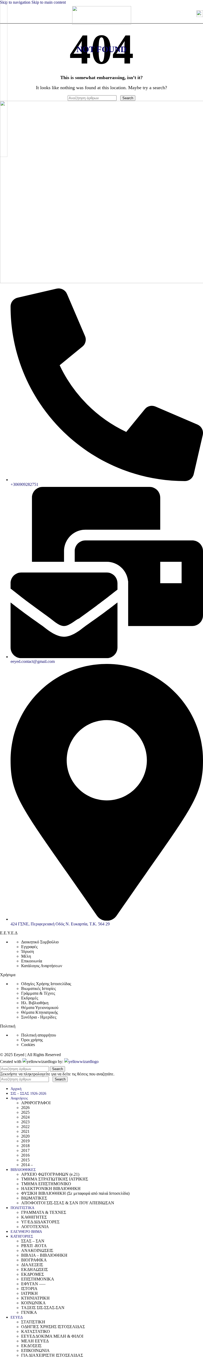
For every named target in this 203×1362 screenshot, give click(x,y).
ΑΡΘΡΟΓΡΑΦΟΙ (35, 1103)
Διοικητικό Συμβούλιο (40, 942)
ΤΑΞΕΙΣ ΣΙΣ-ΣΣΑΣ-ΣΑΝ (42, 1307)
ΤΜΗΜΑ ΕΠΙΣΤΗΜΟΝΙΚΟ (46, 1184)
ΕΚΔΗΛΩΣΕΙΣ (34, 1269)
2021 (25, 1131)
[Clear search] (119, 98)
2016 (25, 1155)
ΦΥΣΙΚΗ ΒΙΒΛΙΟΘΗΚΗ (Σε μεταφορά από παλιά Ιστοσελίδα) (75, 1193)
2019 (25, 1141)
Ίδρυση (27, 951)
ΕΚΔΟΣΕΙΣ (31, 1345)
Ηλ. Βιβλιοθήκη (34, 1003)
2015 (25, 1160)
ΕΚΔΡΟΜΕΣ (32, 1274)
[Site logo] (101, 23)
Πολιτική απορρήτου (38, 1035)
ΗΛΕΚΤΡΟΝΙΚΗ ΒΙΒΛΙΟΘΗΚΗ (51, 1188)
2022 (25, 1126)
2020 (25, 1136)
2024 (25, 1117)
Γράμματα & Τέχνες (38, 993)
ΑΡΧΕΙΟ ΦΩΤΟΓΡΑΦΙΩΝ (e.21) (50, 1174)
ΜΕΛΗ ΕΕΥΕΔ (35, 1341)
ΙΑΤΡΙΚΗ (29, 1293)
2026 (25, 1107)
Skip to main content (48, 2)
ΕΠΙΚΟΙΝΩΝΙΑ (35, 1350)
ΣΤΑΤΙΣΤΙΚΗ (33, 1322)
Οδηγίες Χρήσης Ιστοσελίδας (46, 983)
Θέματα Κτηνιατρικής (39, 1012)
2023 (25, 1122)
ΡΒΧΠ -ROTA (34, 1245)
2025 (25, 1112)
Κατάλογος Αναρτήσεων (41, 965)
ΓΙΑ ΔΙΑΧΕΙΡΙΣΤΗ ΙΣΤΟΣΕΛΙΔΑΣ (52, 1355)
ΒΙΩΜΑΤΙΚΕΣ (34, 1198)
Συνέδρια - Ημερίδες (38, 1017)
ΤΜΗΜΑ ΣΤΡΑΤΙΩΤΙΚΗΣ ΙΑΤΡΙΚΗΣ (54, 1179)
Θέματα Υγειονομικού (39, 1007)
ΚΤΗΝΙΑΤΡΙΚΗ (35, 1298)
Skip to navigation (15, 2)
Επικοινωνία (31, 961)
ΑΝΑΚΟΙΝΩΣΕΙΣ (37, 1250)
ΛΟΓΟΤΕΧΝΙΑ (35, 1226)
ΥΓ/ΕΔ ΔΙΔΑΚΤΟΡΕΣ (40, 1222)
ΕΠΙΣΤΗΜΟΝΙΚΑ (37, 1279)
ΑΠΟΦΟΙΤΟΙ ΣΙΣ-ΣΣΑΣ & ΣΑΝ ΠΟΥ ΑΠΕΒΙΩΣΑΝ (67, 1203)
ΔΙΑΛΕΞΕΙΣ (32, 1265)
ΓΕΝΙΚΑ (29, 1312)
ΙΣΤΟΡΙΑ (29, 1288)
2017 (25, 1150)
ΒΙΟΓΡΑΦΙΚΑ (34, 1260)
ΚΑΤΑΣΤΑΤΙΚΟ (35, 1331)
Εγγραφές (29, 946)
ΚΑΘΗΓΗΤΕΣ (34, 1217)
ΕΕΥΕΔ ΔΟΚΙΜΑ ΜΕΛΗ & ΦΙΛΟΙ (52, 1336)
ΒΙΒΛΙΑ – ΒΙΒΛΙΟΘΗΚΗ (44, 1255)
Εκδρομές (29, 998)
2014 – (27, 1164)
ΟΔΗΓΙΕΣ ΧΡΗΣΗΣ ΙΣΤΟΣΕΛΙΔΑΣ (53, 1326)
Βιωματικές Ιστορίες (38, 988)
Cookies (28, 1044)
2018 (25, 1145)
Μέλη (26, 956)
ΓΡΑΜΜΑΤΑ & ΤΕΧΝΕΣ (43, 1212)
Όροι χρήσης (32, 1040)
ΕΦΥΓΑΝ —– (33, 1284)
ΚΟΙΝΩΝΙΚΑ (33, 1303)
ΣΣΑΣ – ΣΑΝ (32, 1241)
